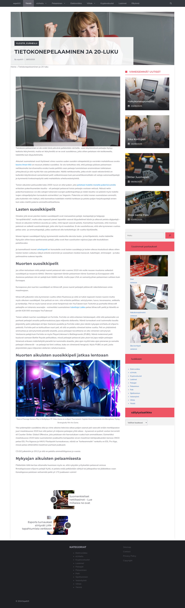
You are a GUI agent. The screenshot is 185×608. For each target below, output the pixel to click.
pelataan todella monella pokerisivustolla (96, 185)
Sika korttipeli (137, 139)
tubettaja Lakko (77, 307)
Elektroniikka (76, 3)
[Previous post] (53, 499)
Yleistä (28, 3)
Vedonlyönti (134, 396)
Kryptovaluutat (107, 3)
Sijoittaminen (135, 393)
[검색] (169, 235)
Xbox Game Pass (138, 214)
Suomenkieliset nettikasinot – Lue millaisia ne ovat (80, 499)
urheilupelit (42, 249)
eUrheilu (40, 3)
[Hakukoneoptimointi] (149, 297)
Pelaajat (133, 383)
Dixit (132, 279)
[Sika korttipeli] (149, 331)
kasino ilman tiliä (23, 164)
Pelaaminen (57, 3)
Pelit (131, 390)
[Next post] (68, 525)
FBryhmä (135, 3)
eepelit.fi (17, 3)
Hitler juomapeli (138, 177)
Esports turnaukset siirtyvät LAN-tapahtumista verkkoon (37, 525)
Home (13, 66)
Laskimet (122, 3)
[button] (170, 3)
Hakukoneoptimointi (141, 101)
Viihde (89, 3)
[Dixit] (149, 266)
